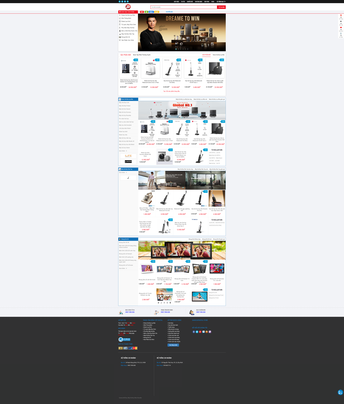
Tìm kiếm (222, 7)
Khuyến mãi (190, 1)
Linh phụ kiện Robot (125, 128)
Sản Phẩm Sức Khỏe (127, 40)
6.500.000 (217, 214)
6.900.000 (198, 214)
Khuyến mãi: (169, 12)
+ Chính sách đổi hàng (173, 339)
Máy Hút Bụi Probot (124, 106)
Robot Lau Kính (125, 21)
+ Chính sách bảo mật (173, 335)
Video (212, 1)
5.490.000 (192, 87)
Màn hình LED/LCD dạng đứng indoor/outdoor (127, 246)
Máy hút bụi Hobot (124, 147)
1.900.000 (217, 284)
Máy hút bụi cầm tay (125, 138)
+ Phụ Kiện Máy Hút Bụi (149, 331)
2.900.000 (198, 284)
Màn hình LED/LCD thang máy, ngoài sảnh (127, 261)
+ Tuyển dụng (171, 327)
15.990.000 (150, 87)
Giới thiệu (176, 1)
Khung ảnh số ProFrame (126, 265)
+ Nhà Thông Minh (147, 325)
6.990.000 (182, 214)
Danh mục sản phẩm (127, 12)
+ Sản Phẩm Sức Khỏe (148, 339)
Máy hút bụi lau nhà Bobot (126, 144)
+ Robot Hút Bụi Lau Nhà (149, 323)
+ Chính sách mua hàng (174, 337)
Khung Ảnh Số (125, 37)
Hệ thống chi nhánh (128, 358)
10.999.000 (171, 87)
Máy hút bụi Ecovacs (125, 112)
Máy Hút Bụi (131, 397)
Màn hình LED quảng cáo (126, 257)
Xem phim (206, 1)
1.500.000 (146, 284)
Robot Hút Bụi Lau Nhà (128, 15)
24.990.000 (128, 87)
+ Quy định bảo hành (173, 325)
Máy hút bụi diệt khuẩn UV (126, 141)
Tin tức (183, 1)
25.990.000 (214, 87)
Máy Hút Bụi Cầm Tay (127, 34)
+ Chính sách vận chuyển (174, 341)
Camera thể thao (123, 397)
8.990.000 (164, 214)
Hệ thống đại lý (221, 1)
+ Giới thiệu (170, 323)
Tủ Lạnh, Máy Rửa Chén (128, 24)
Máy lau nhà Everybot (125, 125)
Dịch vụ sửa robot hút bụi (126, 122)
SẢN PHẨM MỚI (206, 55)
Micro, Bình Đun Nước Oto (129, 31)
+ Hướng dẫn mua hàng (173, 331)
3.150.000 (181, 284)
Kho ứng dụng (198, 1)
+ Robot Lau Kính (147, 327)
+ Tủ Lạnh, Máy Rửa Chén (149, 329)
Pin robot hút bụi (124, 118)
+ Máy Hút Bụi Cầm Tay (149, 335)
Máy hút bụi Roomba (125, 115)
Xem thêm (122, 151)
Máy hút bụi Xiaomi (124, 109)
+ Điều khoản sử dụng (173, 329)
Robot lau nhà (123, 135)
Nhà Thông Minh (126, 18)
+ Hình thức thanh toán (173, 333)
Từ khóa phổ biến (216, 150)
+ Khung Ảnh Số (147, 337)
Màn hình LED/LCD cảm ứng (127, 250)
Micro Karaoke (138, 397)
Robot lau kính (123, 131)
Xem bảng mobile (173, 345)
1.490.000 (147, 214)
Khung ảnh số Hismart (125, 254)
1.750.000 (163, 284)
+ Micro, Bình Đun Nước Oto (150, 333)
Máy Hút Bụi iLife (124, 102)
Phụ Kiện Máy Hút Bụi (127, 27)
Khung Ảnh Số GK (124, 242)
